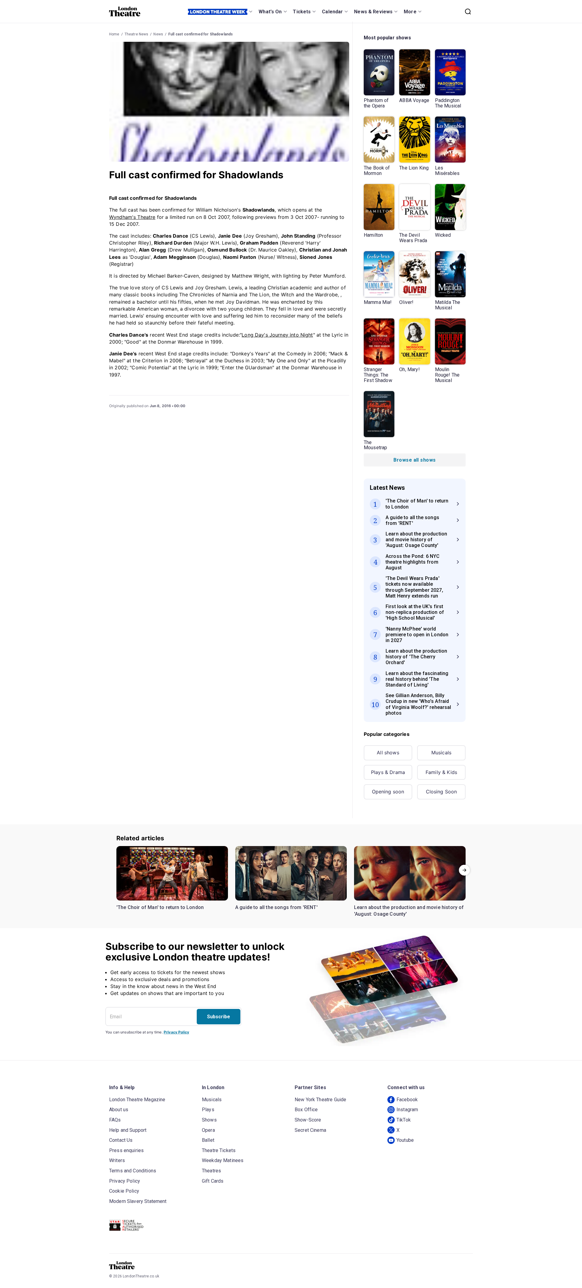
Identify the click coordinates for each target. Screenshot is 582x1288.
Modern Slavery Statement (138, 1201)
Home (114, 34)
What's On (270, 12)
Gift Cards (213, 1181)
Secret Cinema (310, 1130)
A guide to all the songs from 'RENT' (276, 907)
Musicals (441, 752)
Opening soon (388, 792)
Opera (208, 1130)
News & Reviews (373, 12)
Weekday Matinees (222, 1160)
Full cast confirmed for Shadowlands (200, 34)
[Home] (124, 11)
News (158, 34)
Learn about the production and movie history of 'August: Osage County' (409, 910)
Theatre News (137, 34)
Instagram (407, 1109)
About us (118, 1109)
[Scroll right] (464, 870)
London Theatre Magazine (137, 1099)
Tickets (302, 12)
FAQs (115, 1120)
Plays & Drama (388, 772)
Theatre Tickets (219, 1150)
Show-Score (308, 1120)
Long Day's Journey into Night (277, 335)
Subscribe (218, 1017)
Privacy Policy (176, 1032)
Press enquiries (126, 1150)
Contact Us (121, 1140)
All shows (388, 752)
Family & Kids (441, 772)
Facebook (407, 1099)
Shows (209, 1120)
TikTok (403, 1120)
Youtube (405, 1140)
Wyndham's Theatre (132, 217)
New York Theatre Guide (320, 1099)
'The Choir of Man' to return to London (160, 907)
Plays (208, 1109)
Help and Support (127, 1130)
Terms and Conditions (132, 1171)
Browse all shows (414, 460)
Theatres (211, 1171)
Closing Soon (441, 792)
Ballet (208, 1140)
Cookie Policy (124, 1191)
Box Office (306, 1109)
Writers (117, 1160)
